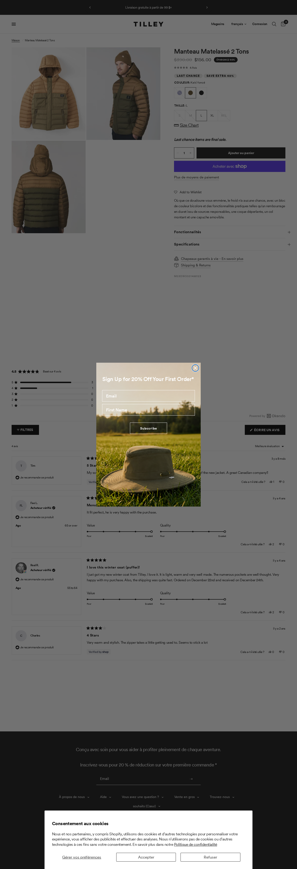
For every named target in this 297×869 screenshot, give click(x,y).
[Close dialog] (195, 368)
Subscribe (148, 428)
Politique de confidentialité (195, 844)
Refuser (210, 857)
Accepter (146, 857)
